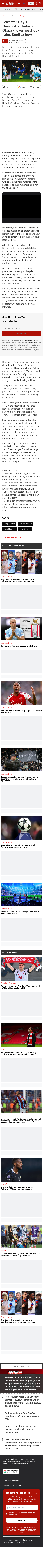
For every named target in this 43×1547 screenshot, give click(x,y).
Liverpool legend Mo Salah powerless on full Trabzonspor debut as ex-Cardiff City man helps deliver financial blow (23, 1444)
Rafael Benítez (9, 529)
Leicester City (25, 529)
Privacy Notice (32, 343)
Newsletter (36, 87)
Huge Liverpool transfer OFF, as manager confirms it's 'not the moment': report (20, 1429)
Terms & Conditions (19, 1530)
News (5, 41)
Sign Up (21, 1520)
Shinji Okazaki (9, 523)
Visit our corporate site (20, 1464)
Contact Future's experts (12, 1486)
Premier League (20, 16)
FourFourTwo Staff (18, 40)
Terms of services (30, 340)
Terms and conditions (11, 1481)
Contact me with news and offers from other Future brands (22, 1514)
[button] (2, 3)
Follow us (24, 87)
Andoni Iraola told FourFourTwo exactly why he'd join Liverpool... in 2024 (22, 1416)
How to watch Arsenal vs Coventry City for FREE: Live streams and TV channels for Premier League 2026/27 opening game (23, 1401)
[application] (21, 206)
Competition (7, 16)
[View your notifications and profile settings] (19, 3)
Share (8, 87)
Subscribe (31, 3)
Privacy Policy (30, 1529)
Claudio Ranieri (25, 523)
